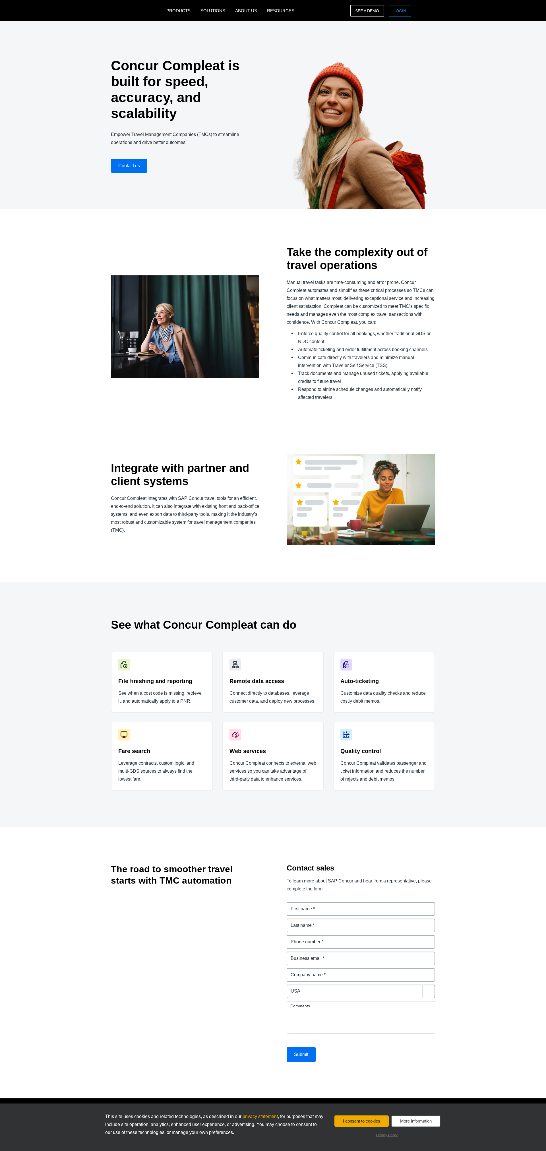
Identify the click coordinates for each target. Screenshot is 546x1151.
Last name (298, 921)
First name (298, 905)
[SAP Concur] (137, 10)
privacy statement (260, 1116)
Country (295, 987)
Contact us (129, 165)
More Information (416, 1121)
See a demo (367, 11)
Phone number (303, 938)
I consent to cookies (361, 1121)
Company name (304, 971)
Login (400, 11)
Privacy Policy (387, 1135)
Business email (303, 954)
